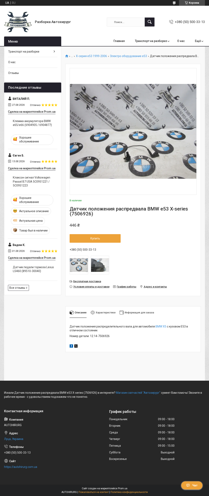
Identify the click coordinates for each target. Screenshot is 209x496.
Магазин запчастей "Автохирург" (138, 392)
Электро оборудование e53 (128, 56)
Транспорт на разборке (151, 41)
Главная (119, 41)
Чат (195, 485)
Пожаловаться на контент (94, 492)
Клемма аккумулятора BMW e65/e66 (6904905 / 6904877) (32, 123)
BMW (159, 326)
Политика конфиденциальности (129, 492)
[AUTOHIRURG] (18, 22)
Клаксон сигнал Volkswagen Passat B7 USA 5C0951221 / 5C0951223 (31, 181)
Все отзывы (17, 287)
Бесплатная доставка (87, 281)
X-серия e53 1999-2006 (91, 56)
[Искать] (150, 22)
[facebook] (71, 346)
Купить (95, 238)
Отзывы (13, 73)
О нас (181, 41)
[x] (76, 346)
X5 (164, 326)
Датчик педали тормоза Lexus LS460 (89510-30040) (33, 269)
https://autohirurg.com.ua (20, 466)
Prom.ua (122, 488)
